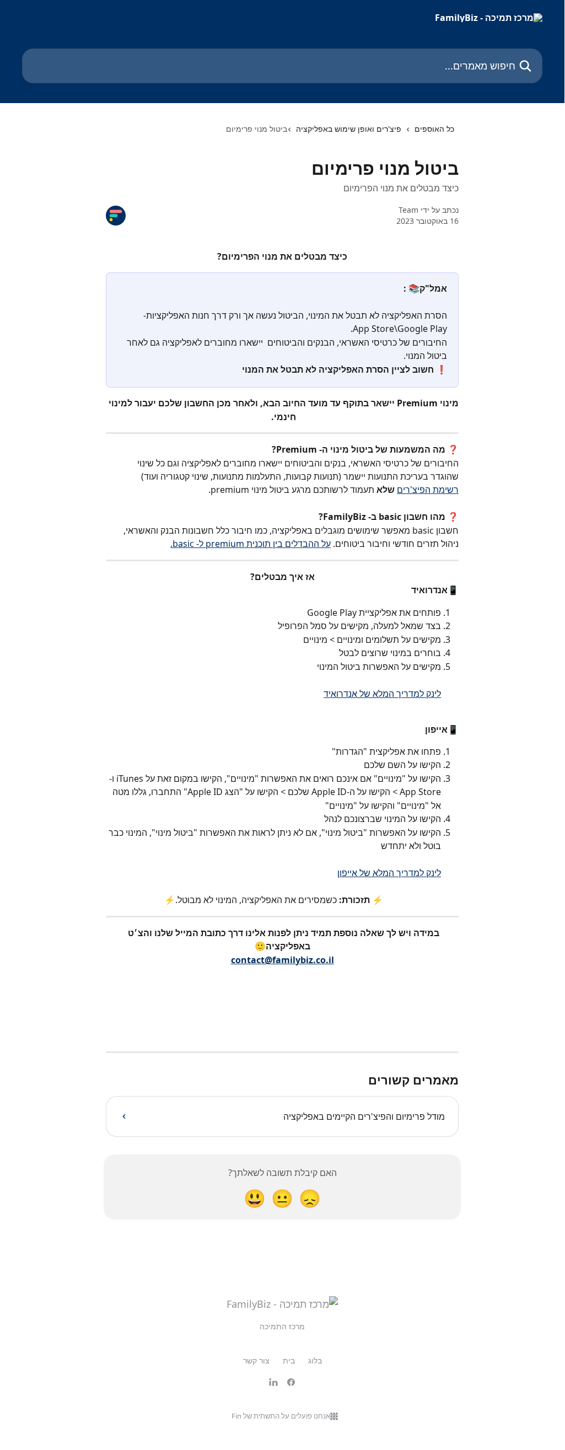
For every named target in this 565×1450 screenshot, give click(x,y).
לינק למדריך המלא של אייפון (389, 873)
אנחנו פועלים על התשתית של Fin (281, 1416)
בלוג (315, 1360)
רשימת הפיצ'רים (428, 490)
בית (289, 1360)
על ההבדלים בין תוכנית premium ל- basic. (250, 544)
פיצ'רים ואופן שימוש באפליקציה (348, 128)
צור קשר (256, 1360)
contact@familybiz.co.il (282, 960)
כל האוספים (434, 128)
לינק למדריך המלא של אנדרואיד (382, 694)
